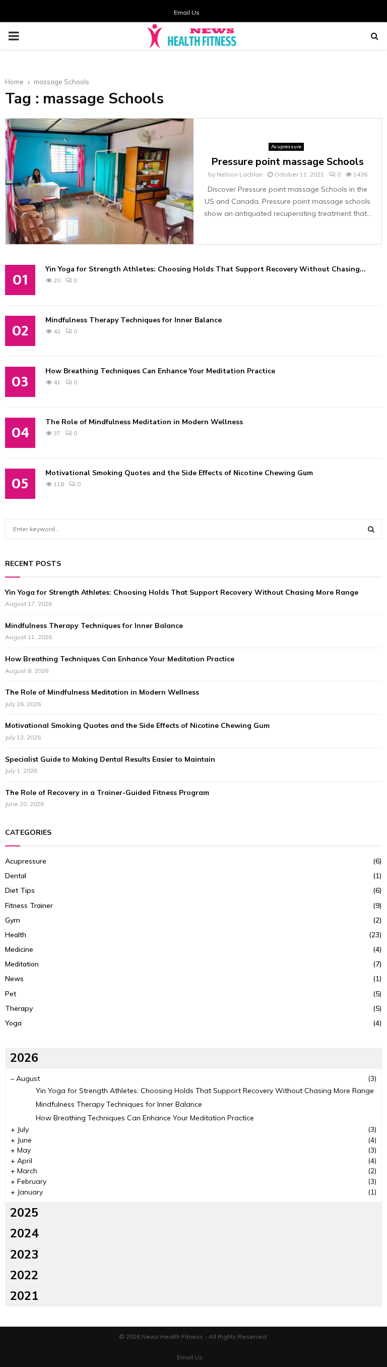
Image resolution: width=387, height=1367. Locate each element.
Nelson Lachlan (240, 174)
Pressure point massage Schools (287, 161)
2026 (24, 1058)
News (14, 978)
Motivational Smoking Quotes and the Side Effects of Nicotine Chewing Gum (179, 473)
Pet (10, 993)
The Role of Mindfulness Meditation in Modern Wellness (144, 422)
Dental (15, 875)
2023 (24, 1254)
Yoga (13, 1023)
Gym (12, 920)
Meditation (22, 964)
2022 (24, 1275)
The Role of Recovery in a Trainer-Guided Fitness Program (107, 792)
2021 (24, 1296)
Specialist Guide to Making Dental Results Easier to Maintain (110, 759)
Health (15, 934)
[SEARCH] (371, 529)
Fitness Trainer (29, 905)
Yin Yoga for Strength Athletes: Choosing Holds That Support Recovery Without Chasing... (205, 269)
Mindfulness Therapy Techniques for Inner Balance (133, 320)
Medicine (19, 949)
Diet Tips (20, 890)
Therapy (19, 1008)
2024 (24, 1233)
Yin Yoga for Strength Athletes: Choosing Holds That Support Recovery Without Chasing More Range (181, 592)
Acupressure (286, 146)
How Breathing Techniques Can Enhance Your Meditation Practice (160, 371)
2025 (24, 1213)
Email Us (187, 12)
